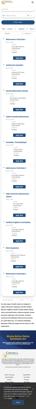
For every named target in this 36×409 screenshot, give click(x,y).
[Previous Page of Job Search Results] (28, 300)
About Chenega (9, 374)
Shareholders (9, 377)
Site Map (26, 382)
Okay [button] (18, 402)
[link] (18, 49)
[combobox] (17, 9)
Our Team (27, 377)
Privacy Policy (9, 382)
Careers (9, 379)
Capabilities (26, 374)
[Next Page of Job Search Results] (32, 300)
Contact (26, 379)
